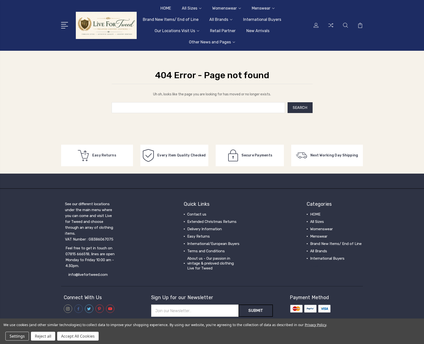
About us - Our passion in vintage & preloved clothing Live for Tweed (210, 263)
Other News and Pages (210, 42)
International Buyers (262, 19)
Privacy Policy (315, 324)
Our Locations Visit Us (175, 30)
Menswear (261, 8)
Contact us (196, 214)
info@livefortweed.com (88, 274)
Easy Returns (198, 236)
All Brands (218, 19)
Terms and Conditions (206, 251)
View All (317, 266)
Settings (17, 336)
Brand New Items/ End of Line (171, 19)
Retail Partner (223, 30)
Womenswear (224, 8)
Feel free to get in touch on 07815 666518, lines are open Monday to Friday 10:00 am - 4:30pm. (90, 257)
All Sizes (189, 8)
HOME (165, 8)
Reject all (43, 336)
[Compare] (330, 28)
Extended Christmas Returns (212, 221)
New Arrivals (257, 30)
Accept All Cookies (78, 336)
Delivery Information (204, 229)
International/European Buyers (213, 244)
